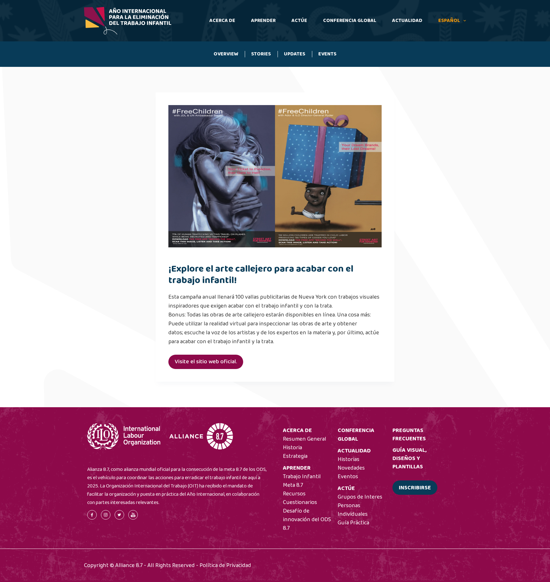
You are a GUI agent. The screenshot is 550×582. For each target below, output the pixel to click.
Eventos (348, 476)
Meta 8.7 (293, 485)
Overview (226, 54)
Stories (261, 54)
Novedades (351, 468)
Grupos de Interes (360, 497)
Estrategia (295, 456)
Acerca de (222, 21)
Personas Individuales (353, 510)
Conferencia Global (349, 21)
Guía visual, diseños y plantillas (409, 458)
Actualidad (407, 21)
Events (327, 54)
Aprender (263, 21)
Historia (292, 447)
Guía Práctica (353, 522)
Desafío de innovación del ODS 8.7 (307, 520)
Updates (294, 54)
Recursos (294, 493)
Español (449, 21)
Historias (348, 459)
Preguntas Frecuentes (409, 434)
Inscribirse (415, 487)
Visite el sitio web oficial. (206, 361)
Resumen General (304, 439)
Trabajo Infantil (302, 476)
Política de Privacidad (225, 565)
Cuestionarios (300, 502)
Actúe (299, 21)
